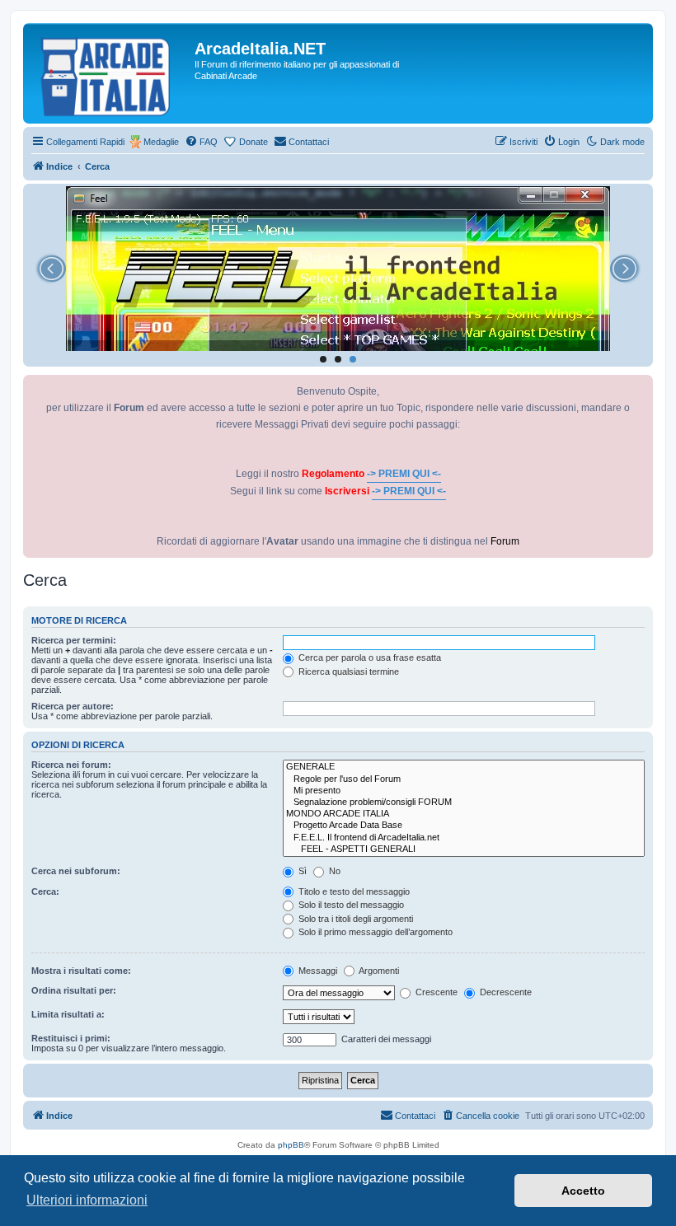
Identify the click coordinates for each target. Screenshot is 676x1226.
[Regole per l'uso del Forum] (463, 779)
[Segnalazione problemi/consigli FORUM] (463, 802)
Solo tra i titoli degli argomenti (354, 919)
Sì (301, 871)
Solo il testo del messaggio (350, 905)
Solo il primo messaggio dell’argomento (374, 932)
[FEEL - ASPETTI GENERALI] (463, 849)
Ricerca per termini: (73, 640)
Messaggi (316, 971)
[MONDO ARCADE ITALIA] (463, 814)
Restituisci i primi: (70, 1038)
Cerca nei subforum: (75, 871)
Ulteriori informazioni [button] (87, 1200)
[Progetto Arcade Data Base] (463, 825)
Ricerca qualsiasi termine (347, 671)
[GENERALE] (463, 767)
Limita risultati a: (68, 1014)
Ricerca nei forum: (71, 765)
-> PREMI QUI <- (404, 474)
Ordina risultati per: (73, 990)
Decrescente (504, 992)
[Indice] (111, 73)
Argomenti (378, 971)
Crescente (435, 992)
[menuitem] (201, 142)
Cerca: (45, 891)
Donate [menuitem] (253, 142)
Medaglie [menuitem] (161, 142)
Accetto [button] (583, 1190)
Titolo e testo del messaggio (353, 891)
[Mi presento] (463, 791)
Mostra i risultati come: (81, 971)
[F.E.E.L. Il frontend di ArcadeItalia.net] (463, 838)
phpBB (291, 1144)
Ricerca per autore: (72, 706)
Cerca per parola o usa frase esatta (368, 657)
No (333, 871)
